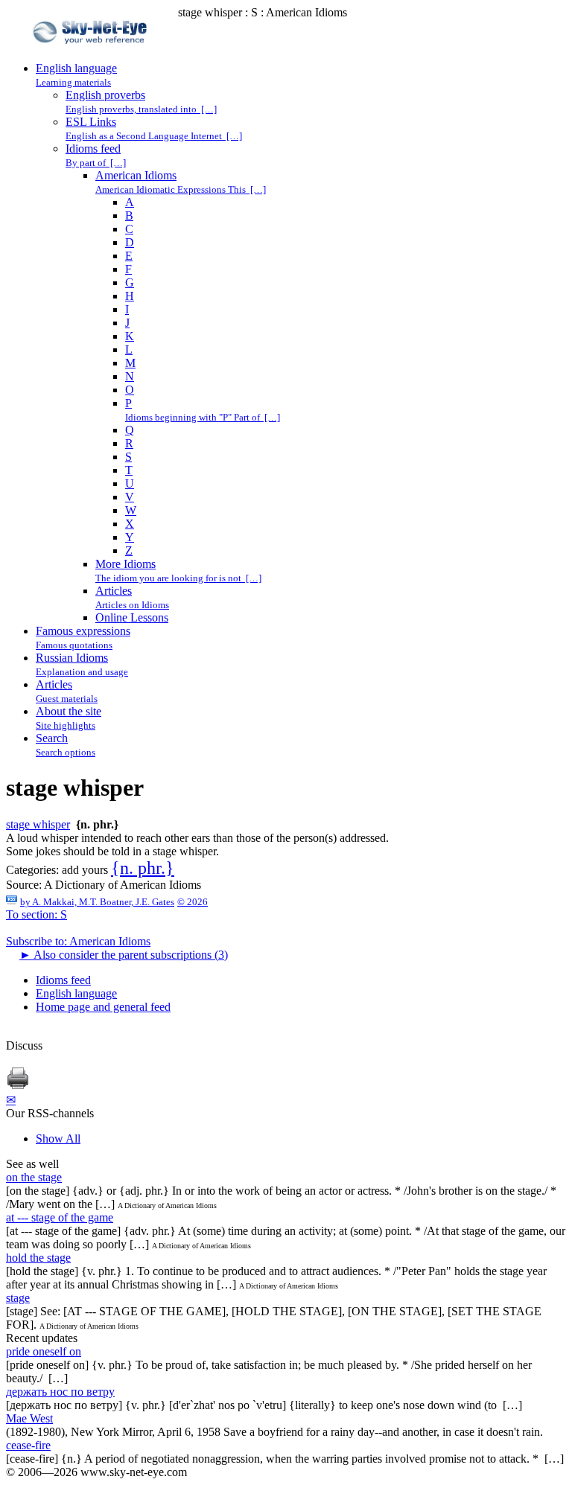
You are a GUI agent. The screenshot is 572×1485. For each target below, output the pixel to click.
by (97, 901)
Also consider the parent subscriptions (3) (123, 954)
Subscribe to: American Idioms (78, 941)
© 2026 (192, 901)
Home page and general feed (103, 1006)
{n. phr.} (142, 868)
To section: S (36, 914)
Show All (58, 1138)
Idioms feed (63, 980)
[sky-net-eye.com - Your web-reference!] (92, 54)
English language (76, 993)
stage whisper (38, 824)
